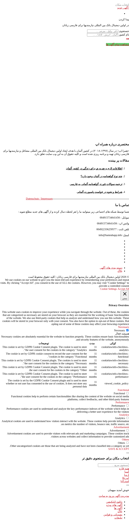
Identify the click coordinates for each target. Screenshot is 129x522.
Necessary (119, 330)
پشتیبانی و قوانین (112, 514)
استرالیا (125, 481)
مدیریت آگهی (121, 496)
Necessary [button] (123, 327)
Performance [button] (122, 402)
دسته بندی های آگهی (111, 267)
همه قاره (124, 468)
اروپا (126, 474)
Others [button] (125, 439)
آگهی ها (118, 508)
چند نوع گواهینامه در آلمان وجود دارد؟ (101, 176)
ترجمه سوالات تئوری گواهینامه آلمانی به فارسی (96, 184)
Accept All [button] (123, 288)
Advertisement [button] (121, 427)
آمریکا (125, 478)
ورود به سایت (106, 496)
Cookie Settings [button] (108, 288)
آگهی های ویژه (114, 505)
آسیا (126, 471)
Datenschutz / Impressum (39, 198)
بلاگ (120, 271)
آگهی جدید (123, 7)
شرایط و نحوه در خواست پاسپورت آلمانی (99, 192)
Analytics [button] (124, 414)
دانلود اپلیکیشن (114, 501)
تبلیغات (118, 517)
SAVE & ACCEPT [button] (118, 449)
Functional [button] (123, 390)
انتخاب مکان (122, 4)
